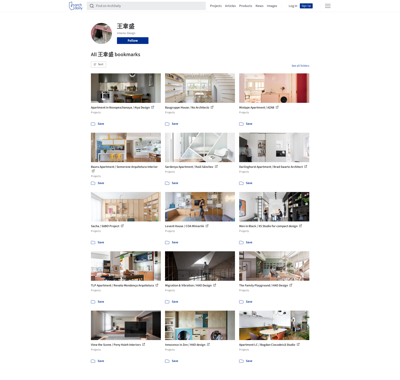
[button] (98, 65)
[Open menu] (327, 6)
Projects (216, 6)
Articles (230, 6)
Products (245, 6)
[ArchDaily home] (76, 6)
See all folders (300, 65)
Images (272, 6)
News (260, 6)
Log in (293, 6)
